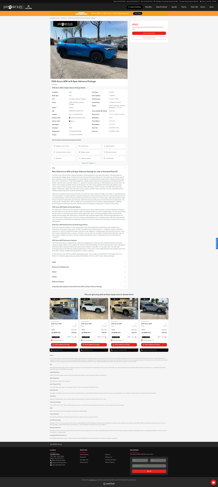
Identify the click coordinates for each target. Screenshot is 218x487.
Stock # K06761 (115, 321)
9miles (165, 326)
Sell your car (108, 457)
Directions (83, 457)
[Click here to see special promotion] (109, 13)
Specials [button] (174, 7)
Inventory (64, 18)
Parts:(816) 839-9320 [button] (58, 465)
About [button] (211, 7)
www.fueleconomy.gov (67, 369)
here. (97, 417)
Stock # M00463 (85, 321)
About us (107, 454)
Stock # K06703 (145, 321)
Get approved (84, 460)
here (77, 417)
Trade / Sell (194, 7)
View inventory (84, 454)
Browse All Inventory (149, 33)
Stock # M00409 (55, 321)
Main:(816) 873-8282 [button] (58, 460)
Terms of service (110, 462)
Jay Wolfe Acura (54, 18)
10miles (134, 326)
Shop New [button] (148, 7)
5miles (75, 326)
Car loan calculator (110, 460)
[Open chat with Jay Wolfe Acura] (213, 482)
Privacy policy (84, 462)
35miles (104, 326)
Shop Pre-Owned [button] (161, 7)
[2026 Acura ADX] (64, 308)
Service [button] (202, 7)
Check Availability (64, 344)
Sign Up (149, 471)
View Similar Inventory (149, 37)
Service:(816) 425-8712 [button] (59, 462)
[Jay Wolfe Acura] (18, 7)
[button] (166, 1)
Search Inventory (135, 7)
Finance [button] (183, 7)
